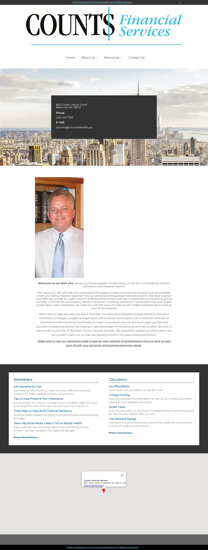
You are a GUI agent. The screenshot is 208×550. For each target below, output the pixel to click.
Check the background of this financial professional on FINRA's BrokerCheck (102, 2)
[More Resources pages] (121, 57)
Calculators (118, 379)
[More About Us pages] (97, 57)
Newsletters (23, 379)
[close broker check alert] (180, 3)
